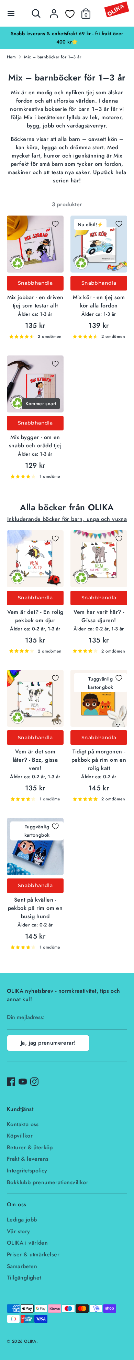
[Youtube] (23, 1081)
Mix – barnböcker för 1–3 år (52, 57)
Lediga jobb (22, 1220)
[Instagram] (34, 1081)
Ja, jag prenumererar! (48, 1043)
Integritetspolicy (27, 1170)
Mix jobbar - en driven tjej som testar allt (35, 301)
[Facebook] (11, 1081)
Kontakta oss (23, 1124)
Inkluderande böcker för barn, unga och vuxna (67, 519)
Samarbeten (22, 1266)
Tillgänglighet (24, 1278)
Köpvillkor (20, 1136)
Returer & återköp (30, 1147)
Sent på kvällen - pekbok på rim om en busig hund (35, 908)
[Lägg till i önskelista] (55, 224)
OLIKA (30, 1341)
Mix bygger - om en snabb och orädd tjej (35, 441)
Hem (11, 57)
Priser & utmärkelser (33, 1254)
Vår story (18, 1231)
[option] (67, 38)
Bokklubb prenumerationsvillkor (47, 1182)
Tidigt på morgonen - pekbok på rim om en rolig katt (98, 760)
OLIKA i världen (27, 1243)
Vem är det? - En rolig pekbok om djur (35, 616)
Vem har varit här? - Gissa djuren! (99, 616)
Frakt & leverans (27, 1159)
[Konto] (54, 11)
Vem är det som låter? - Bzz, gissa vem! (35, 760)
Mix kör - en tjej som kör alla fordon (99, 301)
